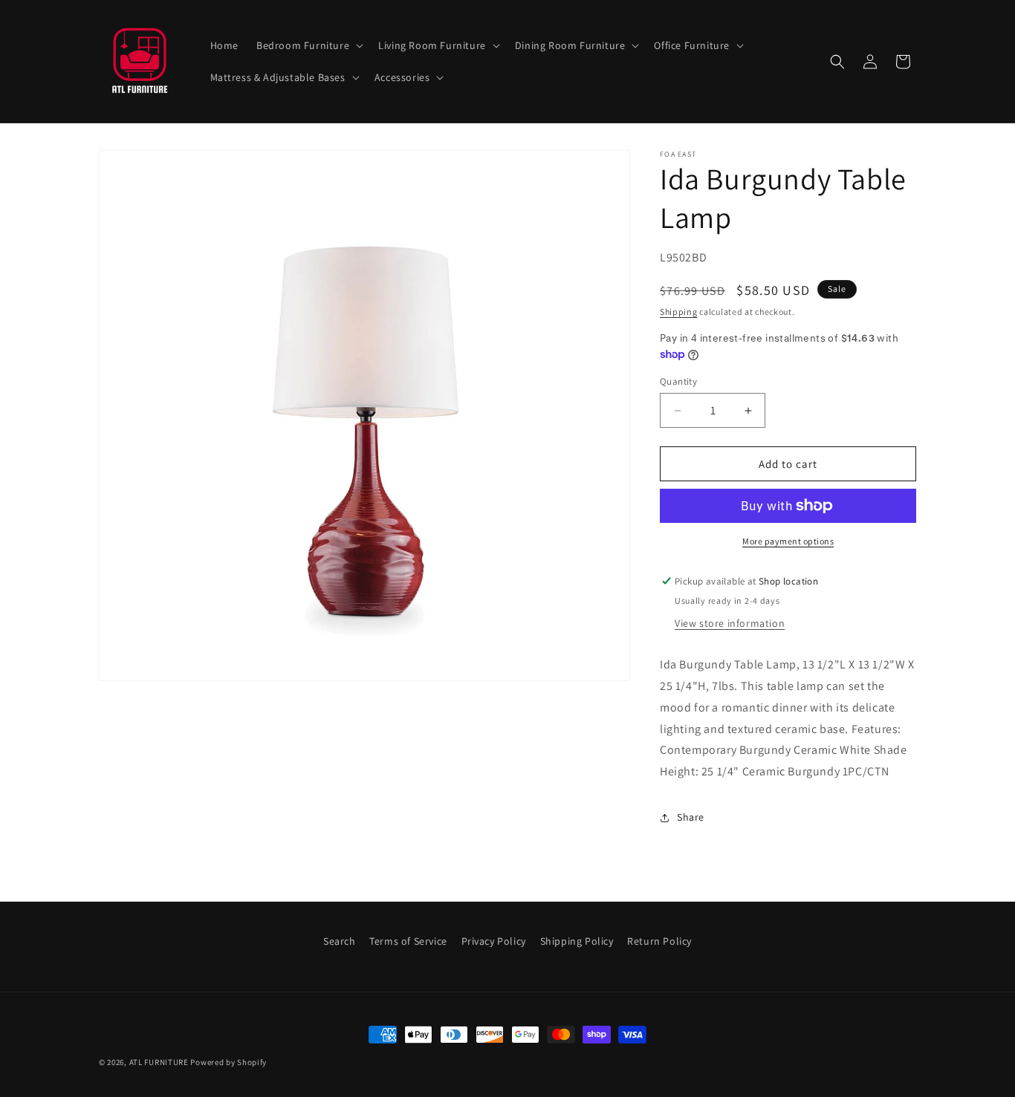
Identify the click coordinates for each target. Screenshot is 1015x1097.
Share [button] (690, 817)
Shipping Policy (577, 941)
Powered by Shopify (228, 1062)
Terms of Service (408, 941)
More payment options (788, 541)
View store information (730, 623)
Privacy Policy (493, 941)
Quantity (678, 381)
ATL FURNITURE (159, 1062)
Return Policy (659, 941)
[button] (308, 45)
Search (339, 941)
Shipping (679, 311)
